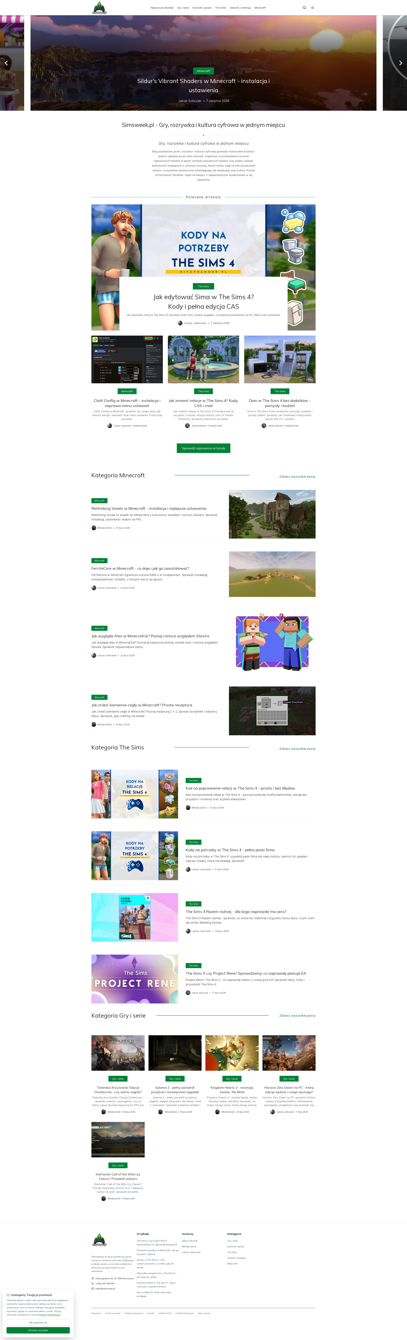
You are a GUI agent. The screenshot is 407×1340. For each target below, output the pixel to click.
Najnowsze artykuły (162, 7)
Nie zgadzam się (38, 1322)
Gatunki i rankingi (240, 7)
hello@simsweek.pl (105, 1288)
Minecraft (260, 7)
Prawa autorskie (113, 1313)
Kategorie (234, 1234)
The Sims (220, 7)
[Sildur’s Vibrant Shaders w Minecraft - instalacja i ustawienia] (203, 63)
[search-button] (304, 7)
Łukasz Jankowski (191, 1252)
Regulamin (96, 1313)
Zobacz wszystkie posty (297, 476)
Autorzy (187, 1234)
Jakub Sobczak (189, 1240)
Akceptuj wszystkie (38, 1330)
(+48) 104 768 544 (105, 1283)
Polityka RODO (165, 1313)
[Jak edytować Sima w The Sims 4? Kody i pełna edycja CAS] (203, 267)
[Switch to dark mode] (313, 7)
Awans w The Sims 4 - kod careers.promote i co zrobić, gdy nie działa (155, 1263)
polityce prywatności (49, 1314)
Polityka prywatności (133, 1313)
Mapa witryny (204, 1313)
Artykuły (143, 1234)
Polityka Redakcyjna (185, 1313)
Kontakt (150, 1313)
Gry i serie (183, 7)
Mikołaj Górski (189, 1246)
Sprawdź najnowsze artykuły (203, 448)
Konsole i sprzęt (202, 7)
